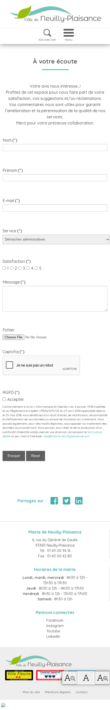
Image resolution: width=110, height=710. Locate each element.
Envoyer (14, 456)
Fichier (9, 329)
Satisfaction (16, 261)
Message (14, 282)
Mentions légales (58, 692)
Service (12, 230)
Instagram (55, 625)
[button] (69, 677)
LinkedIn (53, 636)
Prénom (13, 170)
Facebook (54, 620)
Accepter (15, 399)
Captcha (13, 351)
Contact (81, 692)
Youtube (53, 631)
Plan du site (31, 692)
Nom (10, 140)
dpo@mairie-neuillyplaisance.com (67, 436)
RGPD (11, 392)
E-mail (11, 200)
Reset (35, 456)
